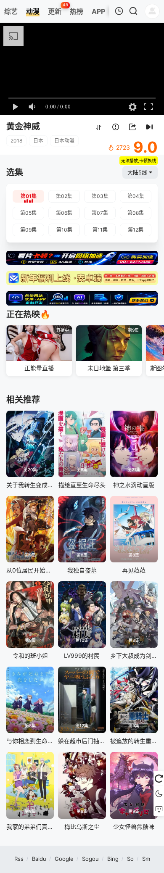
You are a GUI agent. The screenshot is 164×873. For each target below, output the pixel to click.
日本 (38, 140)
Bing (113, 858)
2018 (16, 140)
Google (64, 858)
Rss (19, 858)
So (130, 858)
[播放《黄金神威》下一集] (149, 127)
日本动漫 (64, 140)
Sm (146, 858)
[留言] (158, 808)
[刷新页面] (158, 778)
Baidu (39, 858)
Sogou (90, 858)
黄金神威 (23, 126)
